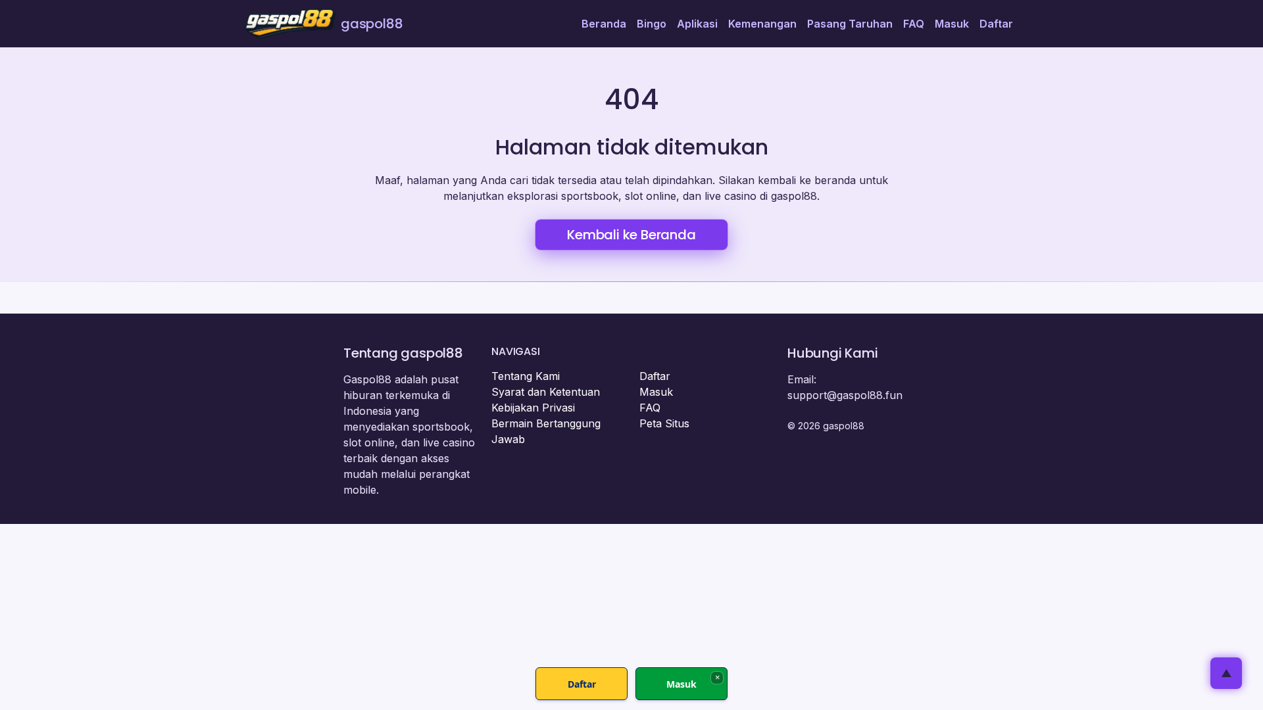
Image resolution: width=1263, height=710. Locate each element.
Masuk (952, 23)
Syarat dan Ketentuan (545, 391)
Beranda (604, 23)
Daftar (996, 23)
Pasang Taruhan (850, 23)
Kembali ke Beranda (631, 234)
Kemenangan (762, 23)
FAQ (913, 23)
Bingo (651, 23)
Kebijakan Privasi (533, 407)
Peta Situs (664, 423)
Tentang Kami (525, 376)
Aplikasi (697, 23)
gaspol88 (372, 23)
